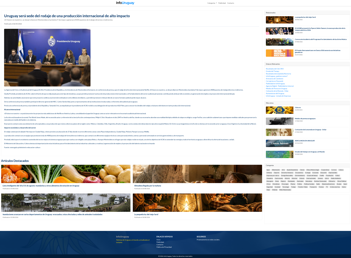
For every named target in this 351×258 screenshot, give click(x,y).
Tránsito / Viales (302, 187)
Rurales (339, 184)
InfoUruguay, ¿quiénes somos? (277, 76)
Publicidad (222, 3)
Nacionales (300, 181)
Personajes (285, 184)
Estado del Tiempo (272, 71)
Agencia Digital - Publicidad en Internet (280, 86)
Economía (315, 172)
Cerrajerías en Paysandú (274, 81)
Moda (277, 181)
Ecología (307, 172)
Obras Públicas (341, 181)
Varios (344, 187)
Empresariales (333, 172)
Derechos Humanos (287, 172)
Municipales (291, 181)
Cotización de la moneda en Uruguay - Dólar (310, 130)
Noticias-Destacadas (320, 181)
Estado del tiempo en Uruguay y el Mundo (310, 152)
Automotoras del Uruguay (275, 93)
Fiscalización (329, 175)
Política (299, 184)
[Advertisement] (307, 209)
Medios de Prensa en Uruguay (276, 88)
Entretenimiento (300, 175)
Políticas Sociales (309, 184)
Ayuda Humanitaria (292, 170)
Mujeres (283, 181)
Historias (294, 178)
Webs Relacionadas (285, 190)
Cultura (341, 170)
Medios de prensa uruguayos (305, 118)
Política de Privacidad (164, 247)
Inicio (158, 240)
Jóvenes (320, 178)
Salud (345, 184)
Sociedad (277, 187)
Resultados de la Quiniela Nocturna (278, 74)
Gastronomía (279, 178)
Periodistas (276, 184)
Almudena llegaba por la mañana (147, 186)
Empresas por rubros (273, 175)
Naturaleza (309, 181)
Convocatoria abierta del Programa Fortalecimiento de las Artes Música (321, 39)
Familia (322, 175)
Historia (287, 178)
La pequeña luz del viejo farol (146, 214)
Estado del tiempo (312, 175)
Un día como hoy (335, 187)
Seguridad (270, 187)
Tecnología (285, 187)
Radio (318, 184)
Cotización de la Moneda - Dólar (277, 91)
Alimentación (276, 170)
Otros (268, 184)
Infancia (302, 178)
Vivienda (274, 190)
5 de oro (298, 107)
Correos (333, 170)
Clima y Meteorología (313, 170)
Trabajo (293, 187)
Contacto (230, 3)
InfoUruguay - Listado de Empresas (278, 96)
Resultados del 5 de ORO (275, 69)
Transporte (313, 187)
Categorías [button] (211, 3)
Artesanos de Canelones (274, 79)
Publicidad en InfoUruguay (275, 84)
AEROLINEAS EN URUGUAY (305, 141)
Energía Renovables (287, 175)
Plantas (293, 184)
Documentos (299, 172)
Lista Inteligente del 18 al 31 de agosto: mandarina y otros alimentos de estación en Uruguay (41, 186)
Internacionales (311, 178)
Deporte (276, 172)
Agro (268, 170)
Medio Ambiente (336, 178)
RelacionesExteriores (328, 184)
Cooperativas (325, 170)
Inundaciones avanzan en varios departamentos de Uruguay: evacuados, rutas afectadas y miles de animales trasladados (52, 214)
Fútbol (337, 175)
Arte (283, 170)
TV (327, 187)
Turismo (321, 187)
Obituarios (332, 181)
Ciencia (302, 170)
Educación (324, 172)
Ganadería (270, 178)
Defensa (269, 172)
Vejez (268, 190)
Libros (327, 178)
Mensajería (270, 181)
